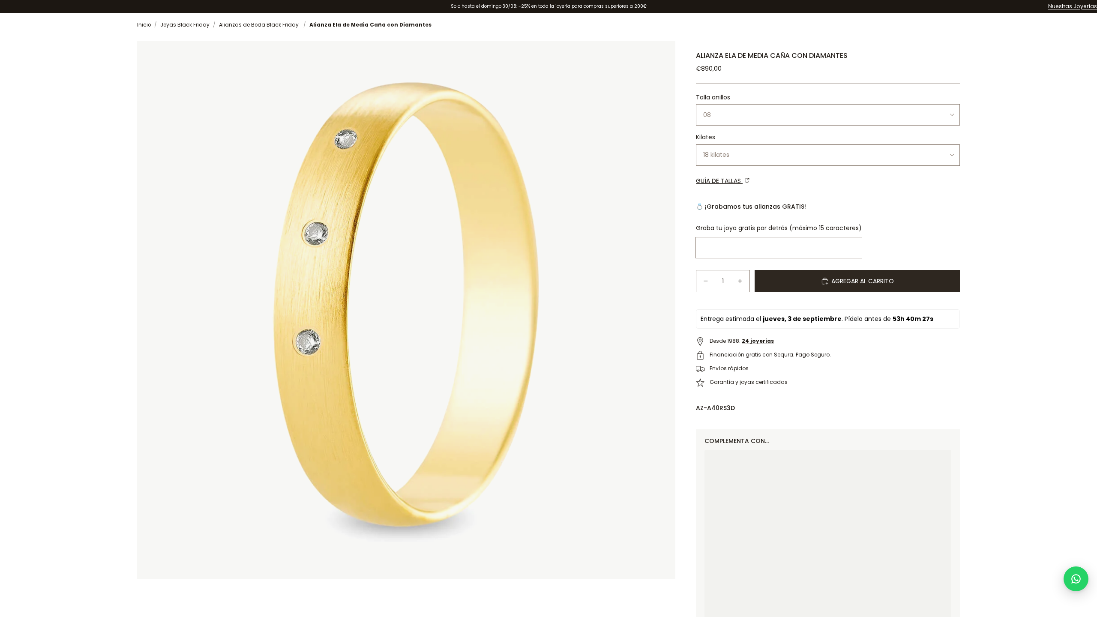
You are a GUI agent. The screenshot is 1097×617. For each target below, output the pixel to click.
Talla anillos (713, 97)
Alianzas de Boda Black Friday (259, 24)
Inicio (144, 24)
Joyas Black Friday (185, 24)
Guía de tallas (719, 181)
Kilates (705, 137)
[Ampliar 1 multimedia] (406, 310)
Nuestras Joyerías (1072, 6)
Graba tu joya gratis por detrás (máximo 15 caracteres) (779, 228)
